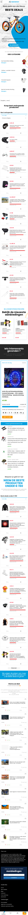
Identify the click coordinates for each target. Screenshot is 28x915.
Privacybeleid (4, 902)
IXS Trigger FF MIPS (13, 139)
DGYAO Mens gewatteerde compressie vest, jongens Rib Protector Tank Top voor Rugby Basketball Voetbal (17, 623)
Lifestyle (3, 826)
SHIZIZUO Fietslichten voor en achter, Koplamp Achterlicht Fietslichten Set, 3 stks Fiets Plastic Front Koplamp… (18, 216)
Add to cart (7, 417)
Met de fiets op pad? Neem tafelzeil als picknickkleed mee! (18, 822)
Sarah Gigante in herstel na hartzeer (18, 791)
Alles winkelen (4, 889)
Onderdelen (10, 426)
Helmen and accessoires (12, 449)
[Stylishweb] (25, 699)
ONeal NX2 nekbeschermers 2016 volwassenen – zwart (17, 126)
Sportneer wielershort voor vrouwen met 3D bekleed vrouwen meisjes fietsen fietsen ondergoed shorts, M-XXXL (17, 185)
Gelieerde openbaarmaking (7, 906)
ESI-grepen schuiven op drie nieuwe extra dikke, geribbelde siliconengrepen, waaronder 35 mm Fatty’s (18, 838)
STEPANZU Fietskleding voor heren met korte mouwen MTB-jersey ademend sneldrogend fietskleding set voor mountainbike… (18, 590)
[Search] (26, 2)
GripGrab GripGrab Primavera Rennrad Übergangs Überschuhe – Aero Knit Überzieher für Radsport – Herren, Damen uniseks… (17, 574)
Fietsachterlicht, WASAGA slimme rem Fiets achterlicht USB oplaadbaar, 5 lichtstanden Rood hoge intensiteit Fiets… (17, 524)
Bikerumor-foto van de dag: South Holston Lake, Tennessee (17, 762)
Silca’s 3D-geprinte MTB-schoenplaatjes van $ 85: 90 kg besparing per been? (17, 808)
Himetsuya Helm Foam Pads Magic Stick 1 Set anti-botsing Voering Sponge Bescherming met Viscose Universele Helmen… (17, 639)
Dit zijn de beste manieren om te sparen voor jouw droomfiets (17, 717)
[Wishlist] (10, 913)
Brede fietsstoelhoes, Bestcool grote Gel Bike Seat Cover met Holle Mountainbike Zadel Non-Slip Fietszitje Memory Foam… (18, 232)
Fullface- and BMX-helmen (13, 459)
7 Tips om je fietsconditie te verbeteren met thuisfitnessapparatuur (16, 748)
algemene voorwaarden (6, 904)
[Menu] (1, 2)
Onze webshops (4, 895)
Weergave (3, 62)
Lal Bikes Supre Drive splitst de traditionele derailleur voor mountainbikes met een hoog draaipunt (16, 733)
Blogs (2, 891)
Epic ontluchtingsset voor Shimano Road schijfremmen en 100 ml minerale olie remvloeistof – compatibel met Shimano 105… (17, 557)
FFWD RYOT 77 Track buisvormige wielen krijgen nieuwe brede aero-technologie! (17, 778)
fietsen (2, 707)
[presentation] (2, 323)
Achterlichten (10, 436)
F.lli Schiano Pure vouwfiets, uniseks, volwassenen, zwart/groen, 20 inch (17, 154)
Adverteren (3, 897)
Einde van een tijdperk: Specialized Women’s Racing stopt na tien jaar (17, 703)
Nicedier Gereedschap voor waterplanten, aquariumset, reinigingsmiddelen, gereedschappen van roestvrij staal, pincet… (18, 169)
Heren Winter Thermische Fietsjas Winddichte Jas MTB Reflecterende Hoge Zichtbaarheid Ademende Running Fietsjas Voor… (18, 508)
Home (2, 887)
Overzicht (3, 893)
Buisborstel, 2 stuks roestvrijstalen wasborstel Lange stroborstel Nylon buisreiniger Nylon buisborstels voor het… (17, 295)
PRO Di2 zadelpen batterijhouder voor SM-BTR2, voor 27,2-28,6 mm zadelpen (16, 430)
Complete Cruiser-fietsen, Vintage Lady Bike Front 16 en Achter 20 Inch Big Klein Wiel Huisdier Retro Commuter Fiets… (18, 201)
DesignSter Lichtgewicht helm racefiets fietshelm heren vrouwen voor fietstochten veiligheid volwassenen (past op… (17, 541)
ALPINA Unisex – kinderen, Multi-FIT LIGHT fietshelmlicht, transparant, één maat (16, 452)
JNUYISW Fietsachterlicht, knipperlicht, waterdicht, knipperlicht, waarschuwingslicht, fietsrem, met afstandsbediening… (17, 655)
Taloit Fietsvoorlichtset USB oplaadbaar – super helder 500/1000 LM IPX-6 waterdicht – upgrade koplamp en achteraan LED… (18, 606)
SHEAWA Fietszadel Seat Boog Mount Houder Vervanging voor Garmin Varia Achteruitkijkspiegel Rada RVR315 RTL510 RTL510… (18, 279)
